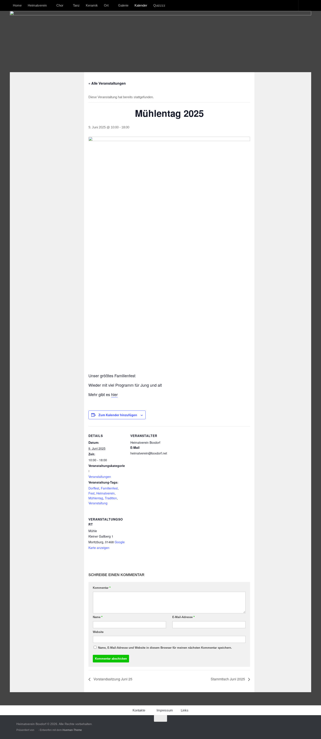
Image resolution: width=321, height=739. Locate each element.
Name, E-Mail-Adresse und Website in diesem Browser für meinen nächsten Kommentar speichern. (165, 647)
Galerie (123, 5)
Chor (59, 5)
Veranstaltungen (99, 476)
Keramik (92, 5)
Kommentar (101, 587)
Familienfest (109, 488)
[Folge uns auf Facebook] (286, 727)
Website (98, 632)
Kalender (141, 5)
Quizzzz (159, 5)
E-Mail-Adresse (183, 617)
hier (114, 394)
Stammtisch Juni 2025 (228, 678)
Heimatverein (37, 5)
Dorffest (93, 488)
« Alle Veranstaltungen (107, 83)
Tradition (111, 498)
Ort (106, 5)
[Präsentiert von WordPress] (36, 730)
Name (97, 617)
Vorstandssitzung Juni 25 (112, 678)
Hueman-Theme (72, 730)
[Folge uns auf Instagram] (294, 727)
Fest (91, 493)
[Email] (302, 727)
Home (17, 5)
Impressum (165, 710)
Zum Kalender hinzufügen (117, 415)
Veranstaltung (97, 503)
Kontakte (139, 710)
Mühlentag (95, 498)
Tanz (76, 5)
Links (184, 710)
